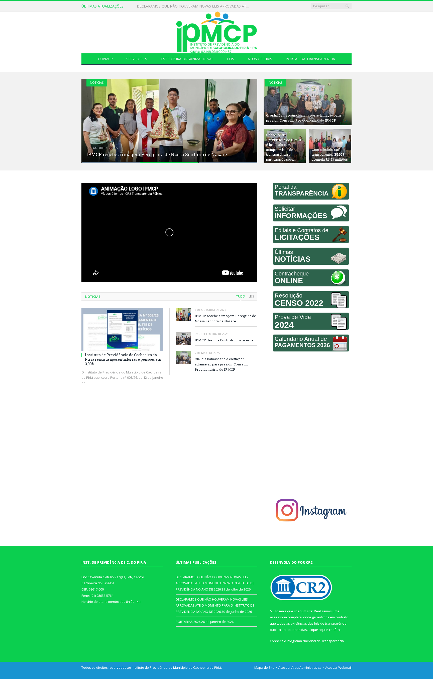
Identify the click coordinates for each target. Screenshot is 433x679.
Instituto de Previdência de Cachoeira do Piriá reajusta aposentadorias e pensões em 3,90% (123, 359)
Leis (230, 58)
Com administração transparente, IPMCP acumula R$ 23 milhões (330, 154)
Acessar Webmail (338, 667)
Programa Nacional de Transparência (315, 641)
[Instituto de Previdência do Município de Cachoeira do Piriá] (216, 31)
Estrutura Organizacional (187, 58)
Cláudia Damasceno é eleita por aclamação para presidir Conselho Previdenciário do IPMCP (303, 118)
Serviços (134, 58)
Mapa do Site (264, 667)
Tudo (240, 296)
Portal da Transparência (310, 58)
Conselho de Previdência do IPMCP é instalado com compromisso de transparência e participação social (284, 147)
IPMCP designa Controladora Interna (224, 340)
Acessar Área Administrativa (299, 667)
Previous (90, 118)
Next (248, 118)
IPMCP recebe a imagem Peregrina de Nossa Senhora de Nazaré (156, 154)
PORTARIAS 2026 (188, 621)
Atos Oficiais (260, 58)
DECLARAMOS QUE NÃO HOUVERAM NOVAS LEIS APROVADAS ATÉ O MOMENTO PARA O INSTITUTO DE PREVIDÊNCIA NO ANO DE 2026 (194, 6)
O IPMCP (105, 58)
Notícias (96, 82)
